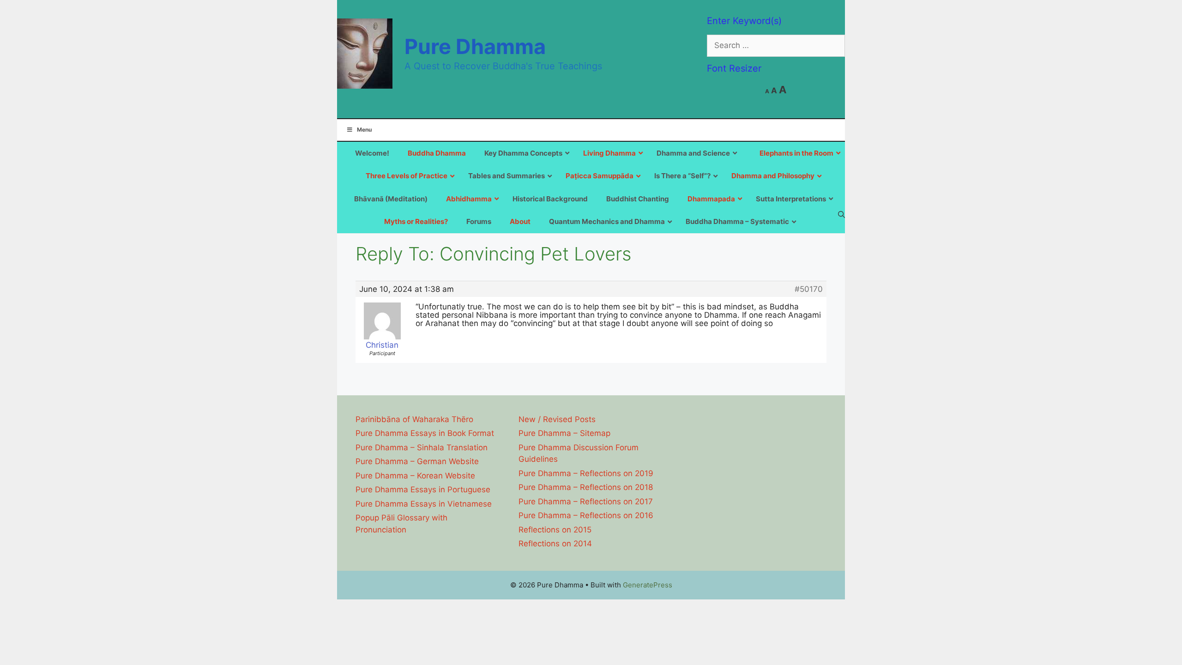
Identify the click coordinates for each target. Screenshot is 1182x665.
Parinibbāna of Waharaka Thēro (414, 419)
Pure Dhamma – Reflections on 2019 (586, 473)
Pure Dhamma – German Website (417, 461)
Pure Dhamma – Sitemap (564, 433)
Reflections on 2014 (555, 543)
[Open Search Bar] (841, 214)
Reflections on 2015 (555, 529)
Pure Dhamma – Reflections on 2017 (586, 501)
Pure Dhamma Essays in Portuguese (423, 489)
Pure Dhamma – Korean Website (415, 475)
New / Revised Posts (557, 419)
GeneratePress (647, 584)
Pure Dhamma (475, 46)
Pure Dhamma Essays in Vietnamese (424, 503)
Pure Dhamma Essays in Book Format (425, 433)
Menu (364, 129)
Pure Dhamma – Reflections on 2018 (586, 487)
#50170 (809, 289)
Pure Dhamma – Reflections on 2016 (586, 515)
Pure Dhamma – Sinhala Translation (422, 447)
